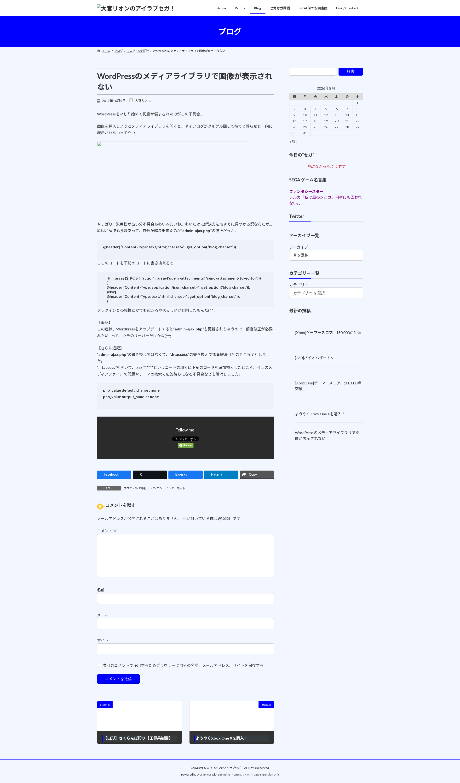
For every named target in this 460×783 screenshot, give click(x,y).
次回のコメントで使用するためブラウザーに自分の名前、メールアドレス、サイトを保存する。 (185, 665)
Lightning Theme (229, 774)
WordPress (204, 774)
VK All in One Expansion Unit (261, 774)
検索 (351, 71)
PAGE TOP (445, 754)
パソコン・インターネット (168, 488)
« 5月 (293, 141)
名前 (101, 590)
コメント (107, 531)
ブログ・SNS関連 (134, 488)
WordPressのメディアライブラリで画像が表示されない (327, 435)
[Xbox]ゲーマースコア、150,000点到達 (328, 332)
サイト (103, 640)
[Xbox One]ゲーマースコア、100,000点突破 (328, 386)
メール (103, 615)
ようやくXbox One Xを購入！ (320, 414)
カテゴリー (298, 284)
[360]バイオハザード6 (314, 357)
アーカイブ (298, 247)
